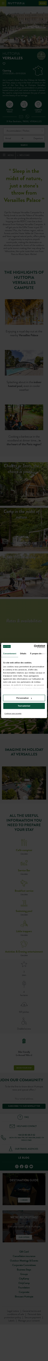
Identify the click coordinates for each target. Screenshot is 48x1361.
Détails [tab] (23, 653)
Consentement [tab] (9, 653)
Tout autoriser (24, 706)
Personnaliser (22, 698)
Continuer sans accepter (13, 713)
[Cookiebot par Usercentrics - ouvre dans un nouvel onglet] (34, 646)
